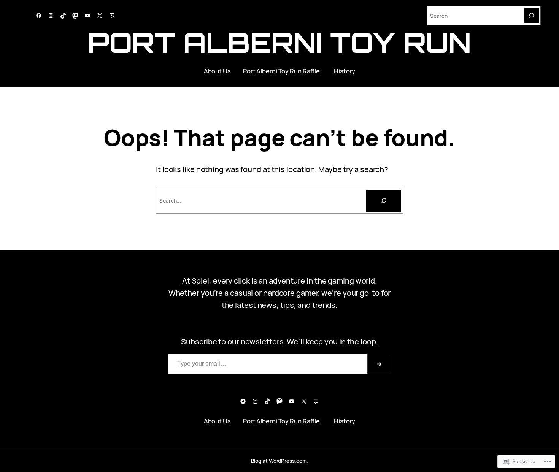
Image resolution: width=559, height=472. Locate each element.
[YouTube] (87, 16)
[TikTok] (63, 16)
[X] (100, 16)
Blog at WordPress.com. (279, 460)
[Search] (531, 15)
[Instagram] (51, 16)
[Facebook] (39, 16)
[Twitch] (112, 16)
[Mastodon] (75, 16)
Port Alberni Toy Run (279, 42)
